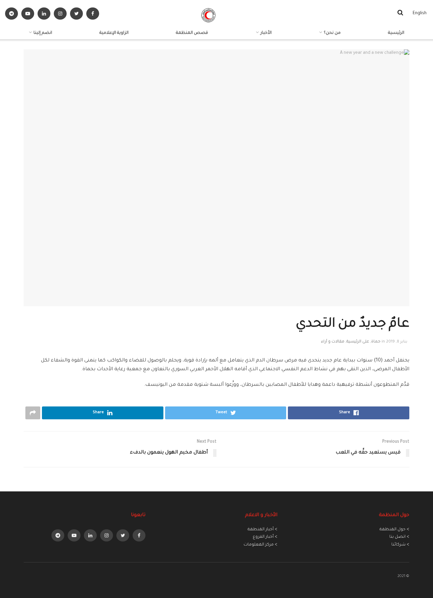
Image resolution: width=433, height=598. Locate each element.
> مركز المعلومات (260, 544)
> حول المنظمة (394, 529)
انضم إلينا (42, 33)
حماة (376, 342)
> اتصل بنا (399, 537)
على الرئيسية (357, 342)
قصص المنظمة (192, 33)
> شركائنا (400, 544)
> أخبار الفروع (265, 537)
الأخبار (266, 33)
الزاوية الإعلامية (114, 33)
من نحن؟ (332, 33)
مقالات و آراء (332, 342)
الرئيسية (396, 33)
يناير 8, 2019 (396, 342)
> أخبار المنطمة (262, 529)
